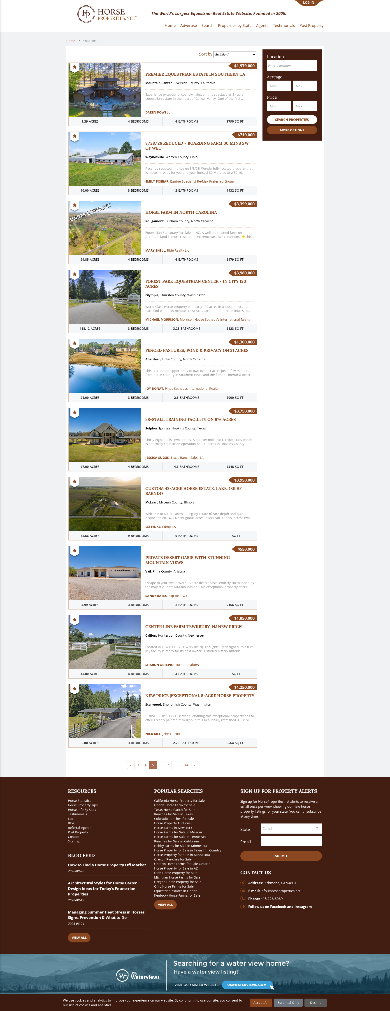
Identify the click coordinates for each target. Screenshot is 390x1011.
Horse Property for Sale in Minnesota (182, 855)
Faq (70, 818)
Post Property (311, 25)
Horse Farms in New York (173, 827)
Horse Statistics (79, 800)
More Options (292, 130)
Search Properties (292, 119)
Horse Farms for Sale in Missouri (178, 832)
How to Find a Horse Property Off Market (107, 864)
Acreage (274, 76)
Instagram (303, 906)
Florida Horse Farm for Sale (174, 805)
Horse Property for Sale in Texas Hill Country (187, 850)
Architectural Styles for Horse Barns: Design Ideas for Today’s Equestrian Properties (102, 888)
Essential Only (288, 1002)
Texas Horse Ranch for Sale (174, 809)
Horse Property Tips (83, 805)
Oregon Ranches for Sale (173, 859)
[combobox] (291, 828)
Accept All (260, 1002)
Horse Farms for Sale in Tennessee (180, 837)
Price (272, 97)
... (175, 765)
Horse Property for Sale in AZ (176, 868)
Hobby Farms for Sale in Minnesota (180, 846)
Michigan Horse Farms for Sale (177, 877)
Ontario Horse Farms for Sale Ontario (182, 864)
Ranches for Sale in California (176, 841)
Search (208, 25)
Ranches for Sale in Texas (173, 814)
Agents (262, 25)
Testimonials (284, 25)
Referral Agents (79, 827)
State (245, 829)
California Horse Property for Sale (179, 800)
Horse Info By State (82, 809)
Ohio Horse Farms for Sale (174, 886)
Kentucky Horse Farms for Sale (177, 895)
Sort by (205, 54)
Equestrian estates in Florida (175, 891)
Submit (281, 856)
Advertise (188, 25)
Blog (71, 823)
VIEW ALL (79, 937)
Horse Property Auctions (172, 823)
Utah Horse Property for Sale (175, 873)
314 (185, 765)
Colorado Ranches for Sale (174, 818)
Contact (73, 837)
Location (275, 56)
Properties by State (235, 25)
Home (170, 25)
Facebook (278, 906)
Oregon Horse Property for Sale (177, 882)
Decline (315, 1002)
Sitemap (74, 841)
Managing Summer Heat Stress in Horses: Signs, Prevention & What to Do (107, 914)
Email (245, 841)
